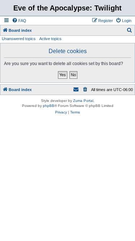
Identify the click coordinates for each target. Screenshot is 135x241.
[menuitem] (19, 20)
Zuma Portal (83, 101)
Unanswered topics (19, 38)
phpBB (48, 106)
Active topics (50, 38)
